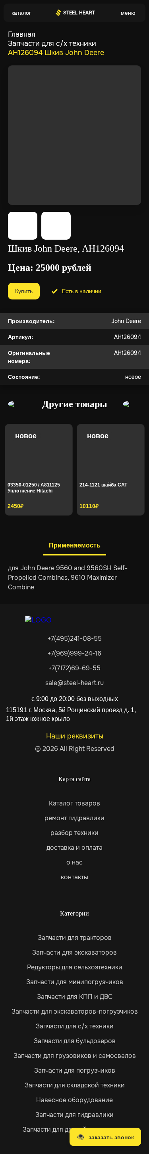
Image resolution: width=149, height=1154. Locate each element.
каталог (21, 13)
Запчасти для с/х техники (52, 43)
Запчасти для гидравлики (74, 1115)
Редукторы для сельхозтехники (74, 967)
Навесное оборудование (74, 1100)
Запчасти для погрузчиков (74, 1070)
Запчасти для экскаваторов (74, 952)
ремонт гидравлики (74, 818)
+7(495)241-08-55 (75, 638)
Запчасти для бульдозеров (75, 1041)
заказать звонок (111, 1137)
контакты (74, 877)
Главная (21, 34)
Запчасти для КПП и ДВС (74, 997)
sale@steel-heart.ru (74, 683)
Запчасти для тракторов (75, 937)
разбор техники (74, 833)
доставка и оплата (74, 847)
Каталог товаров (74, 803)
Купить (24, 291)
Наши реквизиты (74, 736)
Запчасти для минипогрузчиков (74, 982)
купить (52, 504)
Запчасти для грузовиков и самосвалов (75, 1056)
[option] (39, 470)
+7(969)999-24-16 (74, 653)
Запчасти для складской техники (75, 1085)
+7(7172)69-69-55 (74, 668)
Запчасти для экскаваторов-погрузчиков (75, 1011)
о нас (74, 862)
